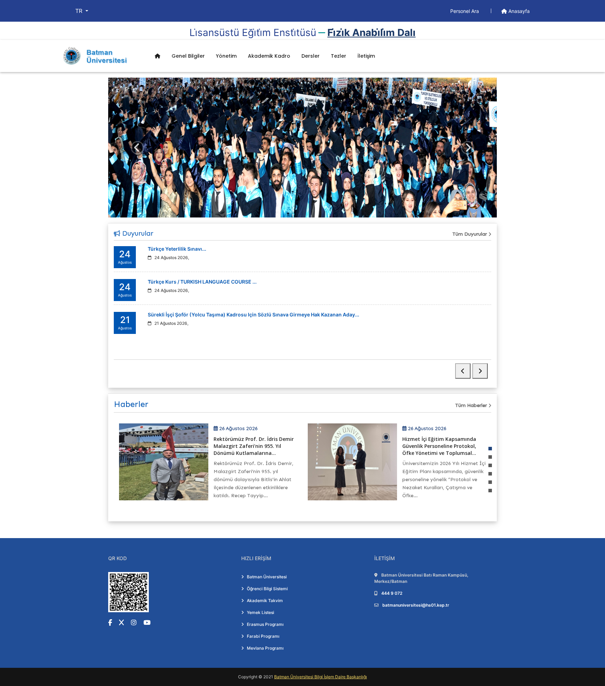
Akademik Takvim (265, 600)
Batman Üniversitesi (267, 576)
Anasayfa (518, 11)
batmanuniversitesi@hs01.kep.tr (415, 605)
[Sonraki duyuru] (480, 371)
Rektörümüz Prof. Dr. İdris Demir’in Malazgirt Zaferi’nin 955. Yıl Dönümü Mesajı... (470, 446)
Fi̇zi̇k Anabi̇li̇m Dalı (371, 32)
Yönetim (226, 55)
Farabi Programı (263, 636)
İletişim (366, 55)
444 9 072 (391, 593)
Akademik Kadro (269, 55)
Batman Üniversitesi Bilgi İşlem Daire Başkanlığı (320, 676)
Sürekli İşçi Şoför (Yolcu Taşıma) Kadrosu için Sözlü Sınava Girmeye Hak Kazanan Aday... (253, 314)
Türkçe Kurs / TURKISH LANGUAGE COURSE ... (202, 282)
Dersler (310, 55)
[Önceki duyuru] (463, 371)
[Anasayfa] (157, 56)
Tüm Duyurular (470, 234)
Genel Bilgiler (188, 55)
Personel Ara (465, 11)
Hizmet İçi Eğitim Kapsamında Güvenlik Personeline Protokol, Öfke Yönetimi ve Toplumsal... (277, 446)
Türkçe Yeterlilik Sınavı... (177, 249)
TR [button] (79, 10)
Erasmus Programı (265, 624)
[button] (490, 448)
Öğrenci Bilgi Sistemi (267, 588)
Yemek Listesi (260, 612)
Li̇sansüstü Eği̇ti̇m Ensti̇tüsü (252, 32)
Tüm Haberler (471, 405)
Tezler (338, 55)
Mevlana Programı (265, 648)
